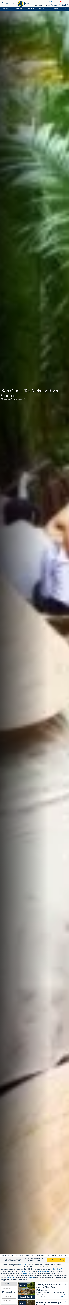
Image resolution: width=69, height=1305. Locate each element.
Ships (48, 1255)
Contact (55, 8)
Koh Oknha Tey (58, 1269)
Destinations (6, 8)
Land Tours (29, 1255)
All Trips (14, 1255)
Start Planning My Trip (55, 1260)
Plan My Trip (43, 8)
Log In (56, 1)
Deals (60, 1255)
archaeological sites (43, 1271)
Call (34, 1261)
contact (31, 1277)
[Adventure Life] (15, 3)
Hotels (54, 1255)
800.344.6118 (59, 4)
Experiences (19, 8)
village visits (27, 1273)
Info (66, 1255)
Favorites (64, 1)
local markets (22, 1271)
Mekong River (23, 1265)
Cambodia (5, 1255)
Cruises (21, 1255)
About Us (31, 8)
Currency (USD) (48, 1)
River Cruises (40, 1255)
